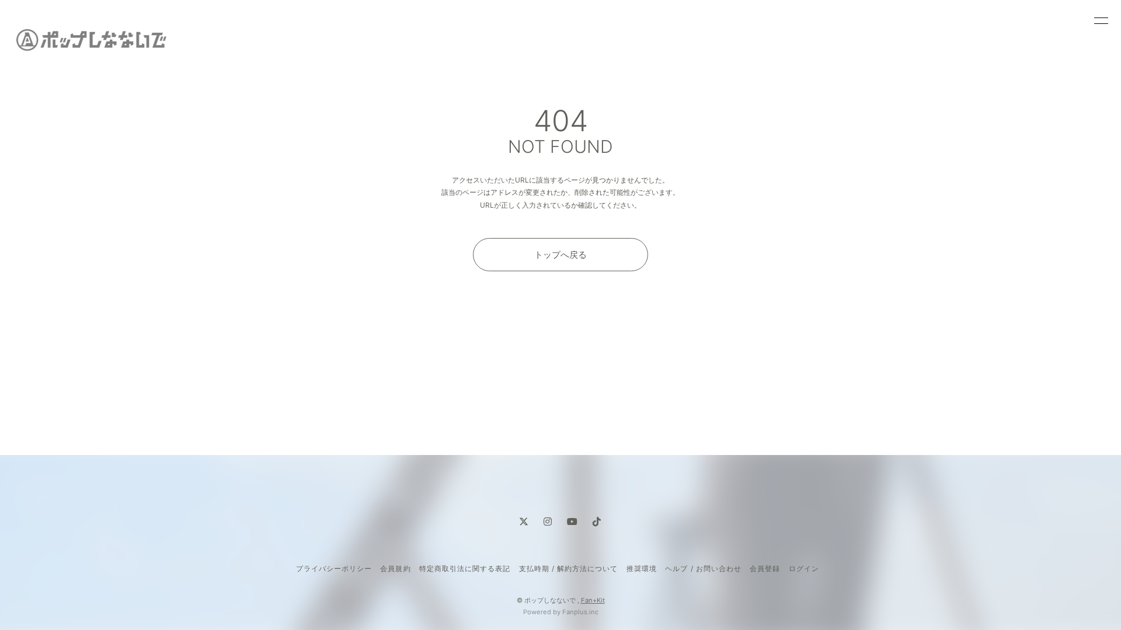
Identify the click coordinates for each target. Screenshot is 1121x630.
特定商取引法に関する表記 (464, 568)
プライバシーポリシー (334, 568)
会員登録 (765, 568)
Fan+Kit (593, 600)
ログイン (804, 568)
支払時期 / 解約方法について (568, 568)
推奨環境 (641, 568)
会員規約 (395, 568)
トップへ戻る (560, 254)
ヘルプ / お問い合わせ (703, 568)
